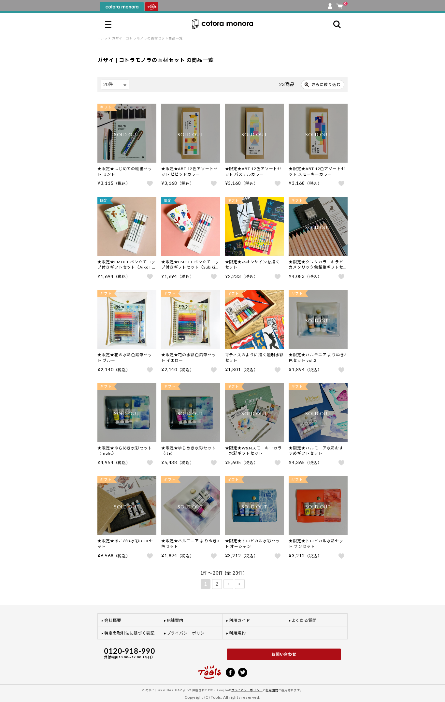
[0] (339, 4)
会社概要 (112, 620)
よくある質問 (304, 620)
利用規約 (237, 633)
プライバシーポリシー (188, 633)
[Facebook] (230, 672)
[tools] (209, 669)
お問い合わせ (284, 654)
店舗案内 (175, 620)
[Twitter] (242, 672)
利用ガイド (239, 620)
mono (102, 38)
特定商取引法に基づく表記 (129, 633)
